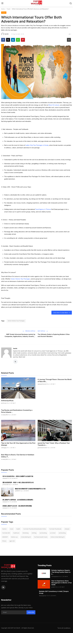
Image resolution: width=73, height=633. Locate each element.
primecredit (5, 484)
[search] (70, 3)
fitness (4, 541)
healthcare (16, 533)
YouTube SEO (6, 533)
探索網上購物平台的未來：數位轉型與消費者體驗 (17, 506)
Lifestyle (67, 529)
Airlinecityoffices (7, 400)
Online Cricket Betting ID (57, 537)
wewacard (5, 478)
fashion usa (14, 537)
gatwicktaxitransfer (42, 447)
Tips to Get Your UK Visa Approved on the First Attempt (18, 444)
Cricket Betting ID (26, 537)
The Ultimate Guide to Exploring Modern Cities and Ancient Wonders (54, 335)
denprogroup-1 (43, 595)
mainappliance (55, 576)
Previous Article (30, 331)
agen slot (12, 541)
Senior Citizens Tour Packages (16, 321)
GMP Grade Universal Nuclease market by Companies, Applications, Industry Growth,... (20, 335)
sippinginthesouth (42, 384)
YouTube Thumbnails (55, 529)
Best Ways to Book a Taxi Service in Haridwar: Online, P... (17, 456)
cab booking (62, 533)
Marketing (25, 533)
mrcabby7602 (4, 414)
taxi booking (43, 533)
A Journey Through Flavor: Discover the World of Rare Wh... (54, 380)
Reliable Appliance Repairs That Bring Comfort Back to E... (60, 572)
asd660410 (17, 490)
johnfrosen (4, 403)
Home (3, 9)
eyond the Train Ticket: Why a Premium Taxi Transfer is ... (54, 444)
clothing (34, 533)
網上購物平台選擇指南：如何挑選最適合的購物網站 (18, 499)
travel (11, 529)
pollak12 (53, 587)
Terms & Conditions (64, 628)
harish (15, 348)
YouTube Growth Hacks (40, 537)
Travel (8, 9)
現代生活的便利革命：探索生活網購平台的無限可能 (18, 476)
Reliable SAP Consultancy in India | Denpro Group (54, 592)
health (18, 529)
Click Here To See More (60, 313)
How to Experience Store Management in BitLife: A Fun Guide (61, 583)
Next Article (41, 331)
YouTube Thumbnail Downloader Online (34, 529)
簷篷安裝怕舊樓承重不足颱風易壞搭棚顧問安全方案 (30, 488)
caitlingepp (4, 447)
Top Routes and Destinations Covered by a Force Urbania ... (16, 411)
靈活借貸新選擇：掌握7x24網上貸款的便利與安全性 (18, 482)
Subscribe (31, 612)
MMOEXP (5, 537)
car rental (52, 533)
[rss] (3, 587)
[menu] (2, 3)
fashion (4, 529)
